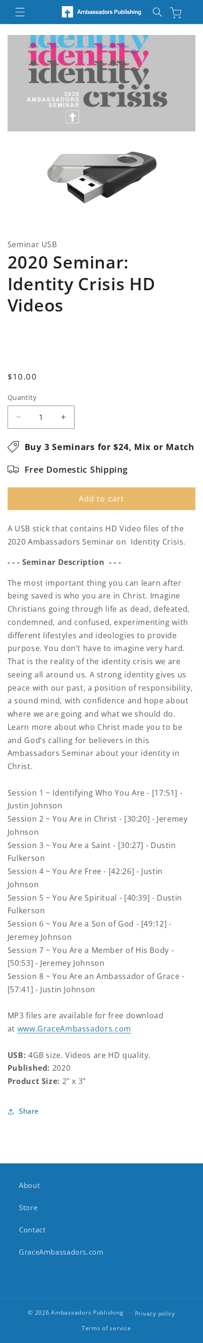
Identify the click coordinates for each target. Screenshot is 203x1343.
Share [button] (29, 1111)
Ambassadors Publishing (87, 1313)
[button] (20, 12)
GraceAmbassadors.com (61, 1251)
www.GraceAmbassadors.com (74, 1028)
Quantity (22, 397)
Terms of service (106, 1328)
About (29, 1185)
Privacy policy (155, 1313)
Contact (32, 1229)
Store (28, 1207)
